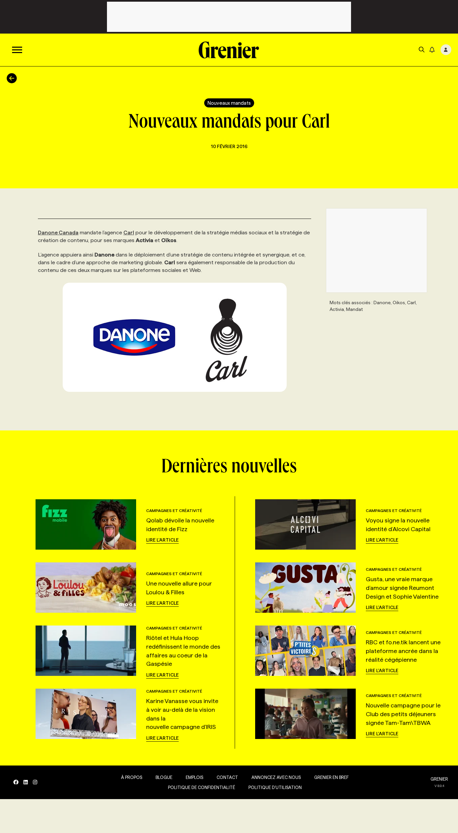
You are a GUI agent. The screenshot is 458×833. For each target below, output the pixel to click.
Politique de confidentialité (201, 787)
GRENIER (439, 779)
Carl (128, 232)
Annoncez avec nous (276, 777)
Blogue (164, 777)
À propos (131, 777)
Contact (227, 777)
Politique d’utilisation (275, 787)
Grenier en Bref (331, 777)
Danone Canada (58, 232)
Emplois (194, 777)
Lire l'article (162, 540)
